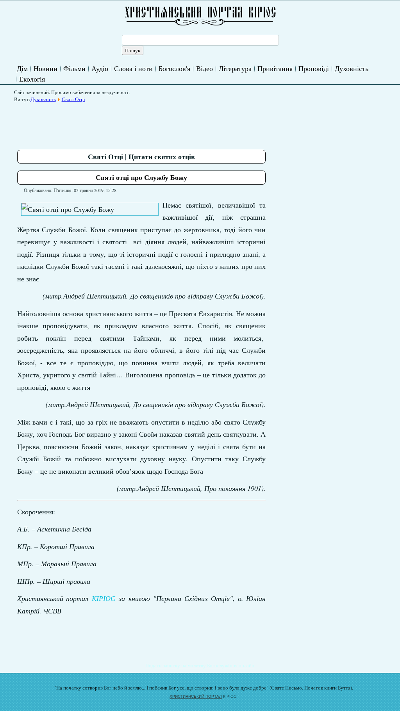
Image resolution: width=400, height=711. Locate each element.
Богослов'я (174, 68)
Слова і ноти (133, 68)
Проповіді (313, 68)
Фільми (74, 68)
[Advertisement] (159, 123)
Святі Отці (73, 99)
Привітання (275, 68)
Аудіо (99, 68)
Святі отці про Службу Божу (141, 177)
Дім (22, 68)
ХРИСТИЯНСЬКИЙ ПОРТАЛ (196, 696)
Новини (45, 68)
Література (235, 68)
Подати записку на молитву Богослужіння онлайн (199, 665)
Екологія (32, 79)
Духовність (351, 68)
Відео (204, 68)
